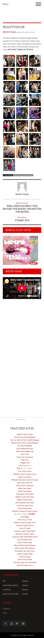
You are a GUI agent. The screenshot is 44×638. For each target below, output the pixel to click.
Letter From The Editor (11, 594)
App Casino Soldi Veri (24, 483)
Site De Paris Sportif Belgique (24, 437)
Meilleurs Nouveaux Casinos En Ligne (25, 480)
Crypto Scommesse (25, 477)
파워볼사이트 (25, 463)
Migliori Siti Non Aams (25, 500)
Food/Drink (7, 589)
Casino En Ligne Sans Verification (24, 562)
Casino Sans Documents (25, 457)
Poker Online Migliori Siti (24, 451)
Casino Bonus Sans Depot (25, 494)
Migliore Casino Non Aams (25, 497)
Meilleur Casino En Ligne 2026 (25, 522)
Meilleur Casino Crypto (25, 434)
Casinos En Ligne (25, 557)
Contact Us (6, 609)
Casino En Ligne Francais (24, 525)
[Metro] (12, 4)
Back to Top (21, 419)
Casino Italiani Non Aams (24, 448)
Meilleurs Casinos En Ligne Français (24, 511)
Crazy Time (25, 454)
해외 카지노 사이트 (25, 520)
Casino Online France (24, 540)
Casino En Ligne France (25, 565)
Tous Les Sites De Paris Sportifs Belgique (24, 440)
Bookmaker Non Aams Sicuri (25, 551)
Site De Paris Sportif (25, 559)
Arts (4, 581)
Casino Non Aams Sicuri (25, 505)
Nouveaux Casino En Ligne (24, 534)
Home (5, 613)
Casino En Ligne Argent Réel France (24, 537)
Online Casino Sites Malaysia (25, 548)
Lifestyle (25, 594)
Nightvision (27, 175)
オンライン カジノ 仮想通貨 (24, 514)
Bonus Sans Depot (24, 488)
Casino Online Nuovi (25, 508)
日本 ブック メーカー (25, 468)
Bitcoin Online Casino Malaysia (24, 545)
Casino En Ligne (24, 528)
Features (25, 585)
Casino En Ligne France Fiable (24, 531)
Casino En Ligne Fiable (25, 554)
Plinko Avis (25, 460)
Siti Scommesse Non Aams (24, 503)
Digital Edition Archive (10, 585)
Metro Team (9, 32)
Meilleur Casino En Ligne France (24, 474)
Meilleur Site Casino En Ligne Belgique (24, 443)
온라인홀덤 (25, 517)
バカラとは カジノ (25, 466)
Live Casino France (24, 471)
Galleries (17, 175)
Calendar (25, 581)
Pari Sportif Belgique (24, 446)
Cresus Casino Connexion (25, 485)
